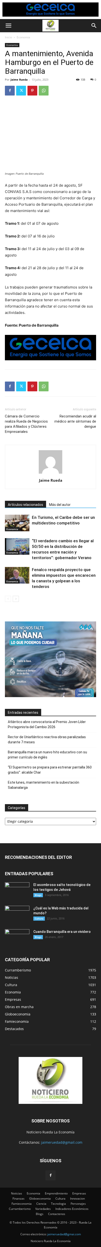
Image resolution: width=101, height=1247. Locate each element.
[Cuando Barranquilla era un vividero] (17, 937)
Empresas (79, 1193)
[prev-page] (8, 599)
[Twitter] (21, 91)
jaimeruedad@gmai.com (64, 1234)
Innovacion (77, 1198)
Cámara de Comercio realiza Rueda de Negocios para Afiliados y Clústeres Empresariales (26, 424)
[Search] (94, 25)
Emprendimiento (56, 1193)
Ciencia (41, 1204)
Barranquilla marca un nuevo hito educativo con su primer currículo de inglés (47, 754)
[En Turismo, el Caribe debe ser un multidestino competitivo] (17, 523)
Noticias (16, 1193)
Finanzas (19, 1198)
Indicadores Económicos (71, 1209)
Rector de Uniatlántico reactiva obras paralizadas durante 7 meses (47, 739)
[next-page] (16, 599)
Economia (23, 37)
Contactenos (56, 1214)
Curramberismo (20, 1209)
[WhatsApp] (44, 91)
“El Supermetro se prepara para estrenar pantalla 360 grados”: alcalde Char (50, 769)
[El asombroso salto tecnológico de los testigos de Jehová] (17, 890)
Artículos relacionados (25, 505)
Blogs (38, 895)
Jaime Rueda (19, 79)
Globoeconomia (40, 1198)
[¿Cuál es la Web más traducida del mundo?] (17, 914)
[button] (8, 25)
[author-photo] (50, 473)
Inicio (8, 37)
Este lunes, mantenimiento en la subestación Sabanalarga (43, 784)
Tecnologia (58, 1204)
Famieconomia (22, 1204)
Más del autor (60, 505)
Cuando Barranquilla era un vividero (62, 932)
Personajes (78, 1204)
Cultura (39, 918)
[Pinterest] (32, 91)
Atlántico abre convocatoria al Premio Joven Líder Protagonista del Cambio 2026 (47, 724)
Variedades (43, 1209)
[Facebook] (10, 91)
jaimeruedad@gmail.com (61, 1142)
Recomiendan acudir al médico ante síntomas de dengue (75, 421)
